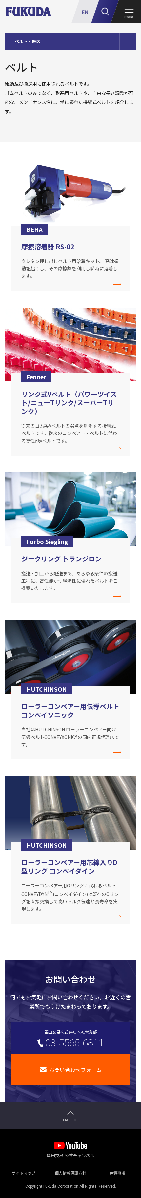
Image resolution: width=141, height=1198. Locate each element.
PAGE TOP (70, 1120)
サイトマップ (23, 1171)
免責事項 (117, 1171)
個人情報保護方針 (70, 1171)
